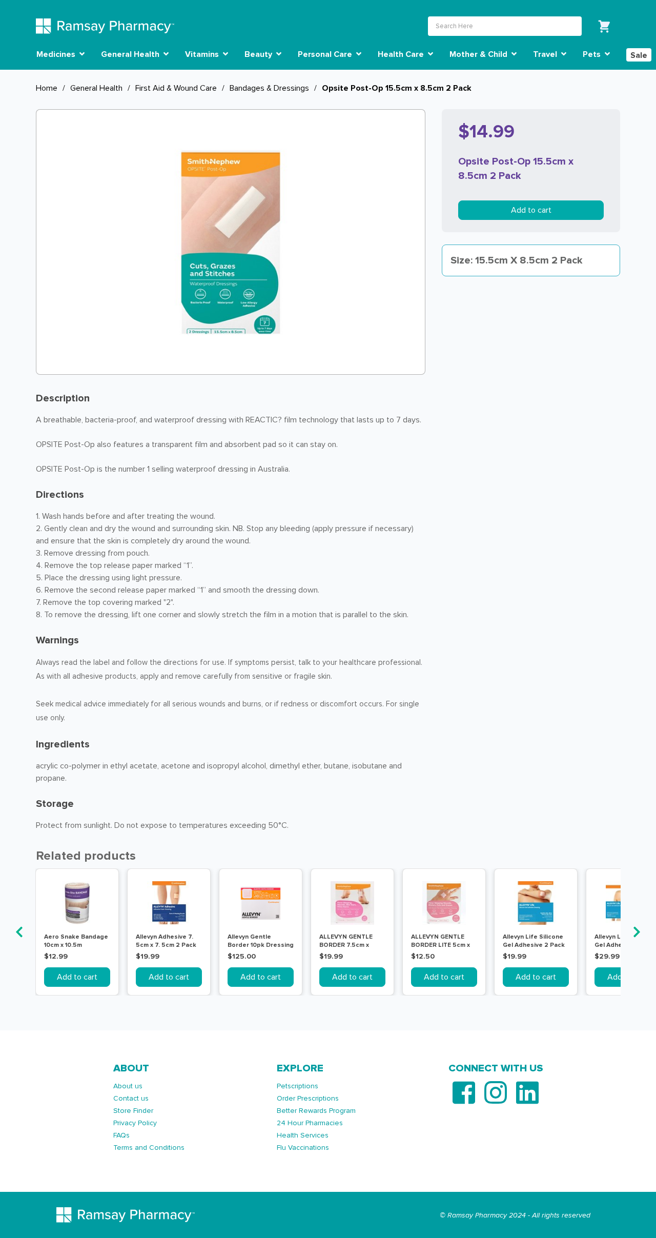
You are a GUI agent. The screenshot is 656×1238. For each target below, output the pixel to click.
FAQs (121, 1135)
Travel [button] (546, 54)
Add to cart (531, 210)
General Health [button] (131, 54)
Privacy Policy (135, 1123)
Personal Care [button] (326, 54)
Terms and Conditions (148, 1147)
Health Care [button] (402, 54)
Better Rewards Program (316, 1110)
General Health (96, 88)
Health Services (303, 1135)
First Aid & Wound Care (176, 88)
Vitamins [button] (203, 54)
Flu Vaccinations (303, 1147)
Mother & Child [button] (479, 54)
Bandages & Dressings (269, 88)
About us (127, 1086)
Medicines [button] (56, 54)
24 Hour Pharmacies (310, 1123)
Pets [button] (593, 54)
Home (46, 88)
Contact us (131, 1098)
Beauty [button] (259, 54)
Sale (638, 55)
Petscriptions (297, 1086)
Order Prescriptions (308, 1098)
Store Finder (133, 1110)
